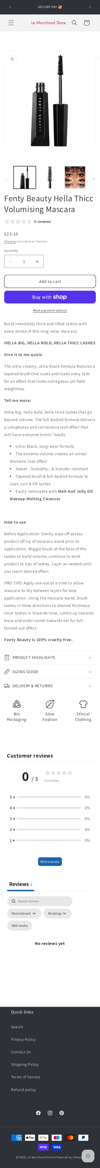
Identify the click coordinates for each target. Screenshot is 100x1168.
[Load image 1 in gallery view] (25, 177)
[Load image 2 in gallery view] (50, 177)
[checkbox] (19, 926)
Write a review (50, 862)
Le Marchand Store (41, 1157)
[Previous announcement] (10, 7)
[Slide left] (6, 179)
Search (17, 1026)
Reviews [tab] (20, 884)
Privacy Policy (23, 1039)
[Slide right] (94, 179)
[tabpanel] (50, 950)
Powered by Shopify (69, 1157)
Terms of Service (25, 1076)
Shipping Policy (25, 1064)
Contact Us (21, 1051)
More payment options (50, 310)
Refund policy (23, 1089)
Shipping (10, 241)
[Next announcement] (90, 7)
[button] (11, 23)
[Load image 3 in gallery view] (75, 177)
